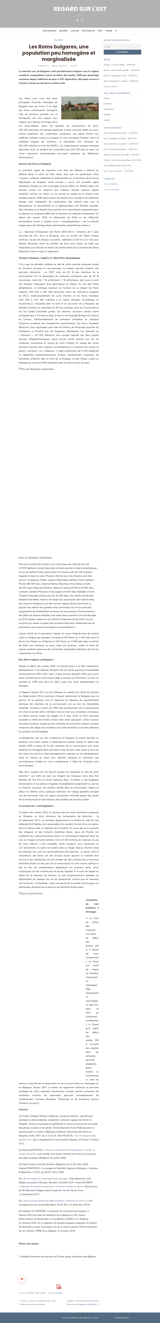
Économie (107, 104)
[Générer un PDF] (58, 1286)
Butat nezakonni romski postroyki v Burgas (46, 1178)
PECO (100, 31)
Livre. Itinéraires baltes (113, 165)
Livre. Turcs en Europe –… (114, 171)
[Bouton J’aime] (22, 1279)
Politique (107, 114)
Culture (107, 98)
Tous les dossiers (111, 184)
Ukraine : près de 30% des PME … (117, 70)
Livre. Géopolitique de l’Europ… (116, 133)
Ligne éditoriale (84, 1318)
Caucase (74, 31)
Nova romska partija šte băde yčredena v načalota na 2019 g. (55, 1200)
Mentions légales (122, 1318)
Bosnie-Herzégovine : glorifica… (116, 81)
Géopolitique (109, 109)
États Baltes (88, 31)
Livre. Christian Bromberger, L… (116, 149)
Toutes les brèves (110, 86)
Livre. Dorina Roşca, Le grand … (116, 144)
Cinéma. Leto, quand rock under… (117, 155)
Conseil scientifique (69, 1318)
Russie (109, 31)
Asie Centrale (49, 31)
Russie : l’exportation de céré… (116, 75)
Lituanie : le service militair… (115, 65)
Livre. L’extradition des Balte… (115, 138)
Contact (95, 1318)
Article (31, 1293)
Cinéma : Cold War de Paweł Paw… (118, 160)
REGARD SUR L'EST (80, 9)
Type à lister (40, 1293)
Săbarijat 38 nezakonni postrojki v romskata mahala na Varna (51, 1186)
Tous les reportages (112, 189)
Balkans (63, 31)
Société (58, 1293)
